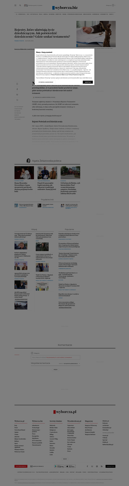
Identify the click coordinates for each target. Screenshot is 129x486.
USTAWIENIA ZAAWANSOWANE (46, 82)
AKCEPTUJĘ (88, 82)
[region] (64, 67)
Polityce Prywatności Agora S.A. (77, 74)
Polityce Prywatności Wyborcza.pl (59, 74)
